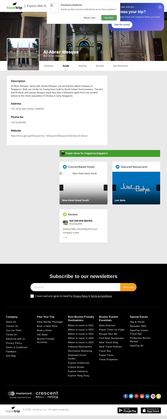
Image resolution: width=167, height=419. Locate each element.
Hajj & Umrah (137, 322)
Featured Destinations (80, 346)
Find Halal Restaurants (111, 338)
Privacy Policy (80, 296)
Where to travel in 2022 (81, 329)
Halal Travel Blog (108, 342)
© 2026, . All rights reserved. (46, 409)
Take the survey (122, 24)
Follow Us (11, 334)
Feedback (11, 351)
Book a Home (44, 330)
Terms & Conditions (101, 296)
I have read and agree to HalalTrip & (73, 296)
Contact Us (12, 326)
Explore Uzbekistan (78, 363)
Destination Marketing (80, 351)
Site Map (11, 356)
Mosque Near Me (108, 334)
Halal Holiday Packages (50, 322)
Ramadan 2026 (138, 326)
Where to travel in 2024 (81, 338)
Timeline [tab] (48, 65)
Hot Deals (42, 334)
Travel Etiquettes (108, 359)
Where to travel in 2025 (81, 342)
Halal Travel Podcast (110, 346)
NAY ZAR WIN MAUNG (80, 220)
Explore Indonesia (78, 371)
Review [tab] (100, 65)
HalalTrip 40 (136, 345)
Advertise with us (15, 339)
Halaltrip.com (39, 409)
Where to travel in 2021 (81, 325)
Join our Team (14, 330)
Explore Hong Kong (78, 375)
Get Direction (120, 65)
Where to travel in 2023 (81, 334)
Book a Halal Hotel (47, 326)
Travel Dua (105, 351)
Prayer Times (106, 355)
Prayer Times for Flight (111, 329)
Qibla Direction (107, 325)
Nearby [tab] (82, 65)
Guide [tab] (66, 65)
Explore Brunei (76, 367)
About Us (11, 322)
